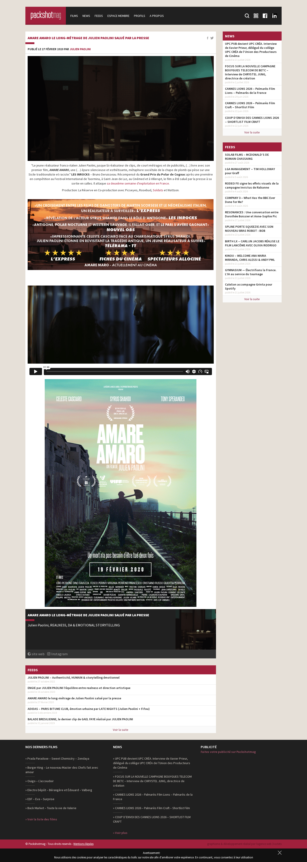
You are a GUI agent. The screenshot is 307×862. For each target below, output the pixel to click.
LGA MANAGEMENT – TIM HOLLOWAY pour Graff (250, 171)
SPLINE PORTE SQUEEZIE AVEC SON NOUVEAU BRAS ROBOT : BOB (249, 229)
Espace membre (118, 16)
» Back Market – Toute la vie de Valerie (50, 808)
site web (38, 654)
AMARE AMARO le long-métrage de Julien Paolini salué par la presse (88, 38)
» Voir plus (120, 833)
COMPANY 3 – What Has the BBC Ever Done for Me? (250, 200)
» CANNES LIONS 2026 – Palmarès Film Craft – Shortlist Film (151, 808)
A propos (157, 16)
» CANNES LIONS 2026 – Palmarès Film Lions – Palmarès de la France (153, 796)
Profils (139, 16)
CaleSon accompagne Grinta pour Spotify (248, 286)
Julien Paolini (80, 49)
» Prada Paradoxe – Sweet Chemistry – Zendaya (57, 758)
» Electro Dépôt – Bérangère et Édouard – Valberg (58, 790)
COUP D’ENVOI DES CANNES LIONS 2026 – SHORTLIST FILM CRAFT (252, 120)
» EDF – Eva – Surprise (39, 799)
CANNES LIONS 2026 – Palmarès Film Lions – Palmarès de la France (250, 91)
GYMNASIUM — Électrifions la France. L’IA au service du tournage (250, 272)
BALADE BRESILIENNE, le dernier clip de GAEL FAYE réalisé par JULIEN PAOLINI (80, 719)
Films (74, 16)
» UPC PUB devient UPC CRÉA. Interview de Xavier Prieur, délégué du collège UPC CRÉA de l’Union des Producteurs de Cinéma (151, 763)
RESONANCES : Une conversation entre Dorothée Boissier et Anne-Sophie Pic (251, 214)
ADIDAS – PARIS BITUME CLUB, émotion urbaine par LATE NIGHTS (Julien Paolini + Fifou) (89, 709)
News (86, 16)
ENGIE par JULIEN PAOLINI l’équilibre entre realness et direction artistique (79, 688)
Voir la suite (120, 730)
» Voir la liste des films (41, 819)
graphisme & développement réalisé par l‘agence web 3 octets (244, 844)
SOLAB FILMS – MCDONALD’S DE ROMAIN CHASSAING (247, 157)
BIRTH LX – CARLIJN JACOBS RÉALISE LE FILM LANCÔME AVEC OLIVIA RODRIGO (252, 243)
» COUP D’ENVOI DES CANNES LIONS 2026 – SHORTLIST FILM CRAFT (152, 819)
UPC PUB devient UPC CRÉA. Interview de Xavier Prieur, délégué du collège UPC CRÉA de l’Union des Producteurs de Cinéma (251, 50)
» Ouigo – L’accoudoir (39, 781)
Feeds (99, 16)
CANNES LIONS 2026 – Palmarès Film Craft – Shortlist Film (250, 105)
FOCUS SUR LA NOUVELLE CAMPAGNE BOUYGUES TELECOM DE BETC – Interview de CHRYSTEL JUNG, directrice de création (250, 72)
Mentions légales (83, 844)
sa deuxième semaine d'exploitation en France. (138, 183)
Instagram (59, 654)
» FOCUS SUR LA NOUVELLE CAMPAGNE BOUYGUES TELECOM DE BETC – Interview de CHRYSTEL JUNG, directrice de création (152, 781)
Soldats (158, 190)
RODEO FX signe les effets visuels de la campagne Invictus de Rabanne (252, 185)
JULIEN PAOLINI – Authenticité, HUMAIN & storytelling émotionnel (74, 677)
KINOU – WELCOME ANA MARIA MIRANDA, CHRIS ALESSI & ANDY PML (250, 258)
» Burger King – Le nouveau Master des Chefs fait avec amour (61, 769)
